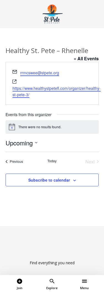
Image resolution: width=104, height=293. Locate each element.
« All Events (86, 58)
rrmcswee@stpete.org (39, 72)
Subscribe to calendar (49, 180)
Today (52, 161)
